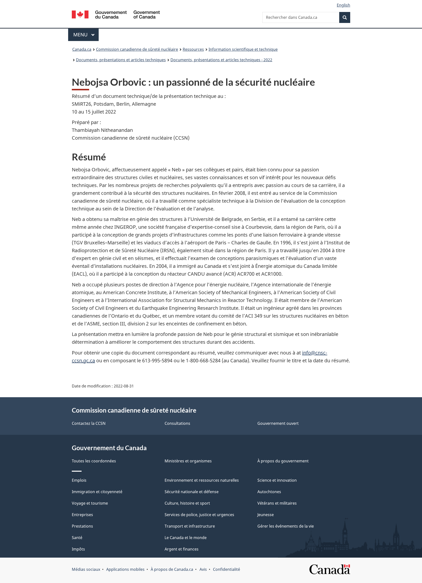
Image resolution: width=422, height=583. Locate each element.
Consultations (177, 423)
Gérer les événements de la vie (285, 526)
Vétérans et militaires (277, 503)
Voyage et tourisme (90, 503)
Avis (203, 569)
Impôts (78, 549)
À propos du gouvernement (283, 461)
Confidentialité (226, 569)
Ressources (193, 49)
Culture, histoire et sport (187, 503)
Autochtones (269, 491)
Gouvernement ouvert (278, 423)
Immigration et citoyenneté (97, 491)
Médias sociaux (86, 569)
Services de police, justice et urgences (199, 514)
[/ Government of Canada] (116, 15)
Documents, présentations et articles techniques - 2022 (221, 59)
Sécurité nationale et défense (192, 491)
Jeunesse (265, 514)
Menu (86, 34)
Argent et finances (182, 549)
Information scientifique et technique (243, 49)
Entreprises (82, 514)
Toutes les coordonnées (94, 461)
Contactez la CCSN (89, 423)
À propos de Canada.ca (172, 569)
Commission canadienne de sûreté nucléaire (137, 49)
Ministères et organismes (188, 461)
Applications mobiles (125, 569)
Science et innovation (277, 480)
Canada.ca (81, 49)
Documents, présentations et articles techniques (121, 59)
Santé (77, 537)
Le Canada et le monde (186, 537)
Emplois (79, 480)
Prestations (82, 526)
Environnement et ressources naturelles (202, 480)
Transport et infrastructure (190, 526)
